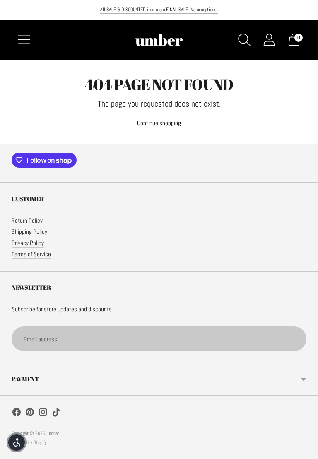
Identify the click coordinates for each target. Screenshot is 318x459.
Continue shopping (159, 123)
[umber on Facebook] (17, 413)
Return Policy (27, 220)
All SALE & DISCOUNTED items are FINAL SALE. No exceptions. (159, 9)
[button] (16, 442)
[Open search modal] (244, 39)
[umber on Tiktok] (56, 413)
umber (53, 433)
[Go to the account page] (269, 39)
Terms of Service (31, 254)
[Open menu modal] (24, 39)
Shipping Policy (29, 232)
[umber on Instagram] (43, 413)
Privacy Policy (28, 243)
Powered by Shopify (29, 442)
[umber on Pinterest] (30, 413)
